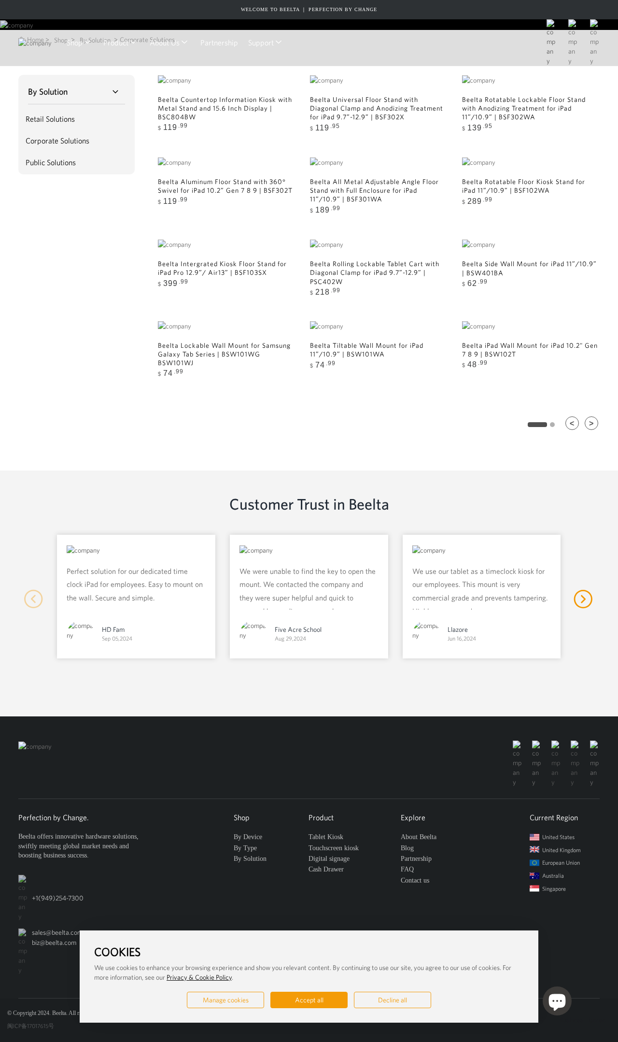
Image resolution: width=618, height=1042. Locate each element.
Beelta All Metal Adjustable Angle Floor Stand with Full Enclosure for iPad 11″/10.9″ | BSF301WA (374, 190)
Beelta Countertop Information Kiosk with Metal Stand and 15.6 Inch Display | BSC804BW (225, 108)
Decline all (392, 1000)
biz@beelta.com (54, 942)
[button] (584, 599)
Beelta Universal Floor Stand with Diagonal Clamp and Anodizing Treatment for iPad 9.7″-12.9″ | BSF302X (376, 108)
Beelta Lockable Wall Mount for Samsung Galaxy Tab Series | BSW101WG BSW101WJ (224, 354)
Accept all (309, 1000)
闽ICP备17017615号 (30, 1026)
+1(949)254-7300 (58, 898)
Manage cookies (226, 1000)
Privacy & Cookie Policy (199, 977)
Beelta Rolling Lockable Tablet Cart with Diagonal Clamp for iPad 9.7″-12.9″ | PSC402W (374, 272)
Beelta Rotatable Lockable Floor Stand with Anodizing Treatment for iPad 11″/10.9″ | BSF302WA (524, 108)
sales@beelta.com (57, 932)
